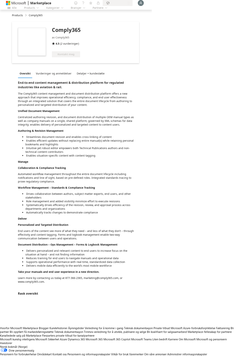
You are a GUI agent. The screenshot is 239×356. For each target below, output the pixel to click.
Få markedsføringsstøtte (39, 332)
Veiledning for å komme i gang (104, 328)
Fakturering (223, 328)
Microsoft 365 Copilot (116, 339)
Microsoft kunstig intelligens (17, 339)
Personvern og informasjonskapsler (88, 354)
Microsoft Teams (141, 339)
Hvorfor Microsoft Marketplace (19, 328)
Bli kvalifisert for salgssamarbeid (167, 332)
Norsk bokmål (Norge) (14, 347)
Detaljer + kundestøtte (91, 73)
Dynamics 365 (76, 339)
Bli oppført (16, 332)
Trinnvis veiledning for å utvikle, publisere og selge (115, 332)
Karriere (173, 339)
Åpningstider (76, 328)
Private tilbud (161, 328)
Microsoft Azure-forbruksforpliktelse (193, 328)
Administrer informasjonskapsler (187, 354)
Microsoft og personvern (211, 339)
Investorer (6, 343)
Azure (63, 339)
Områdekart (44, 354)
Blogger (44, 328)
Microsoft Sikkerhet (47, 339)
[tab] (26, 73)
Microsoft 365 (94, 339)
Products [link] (17, 15)
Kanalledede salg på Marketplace (20, 335)
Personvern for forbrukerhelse (18, 354)
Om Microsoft (187, 339)
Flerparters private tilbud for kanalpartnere (68, 335)
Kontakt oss (59, 354)
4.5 (57, 43)
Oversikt (25, 73)
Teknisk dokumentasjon (138, 328)
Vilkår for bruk (119, 354)
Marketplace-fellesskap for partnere (210, 332)
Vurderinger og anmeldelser (54, 73)
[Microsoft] (16, 3)
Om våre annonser (155, 354)
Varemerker (136, 354)
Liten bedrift (159, 339)
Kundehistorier (58, 328)
